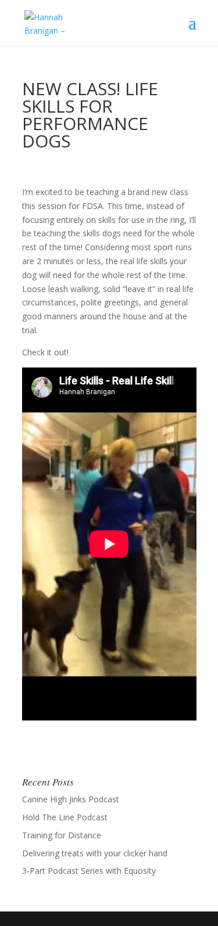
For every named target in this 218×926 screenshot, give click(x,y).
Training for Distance (61, 835)
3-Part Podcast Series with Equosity (89, 870)
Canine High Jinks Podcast (70, 799)
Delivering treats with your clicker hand (94, 853)
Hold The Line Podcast (65, 817)
